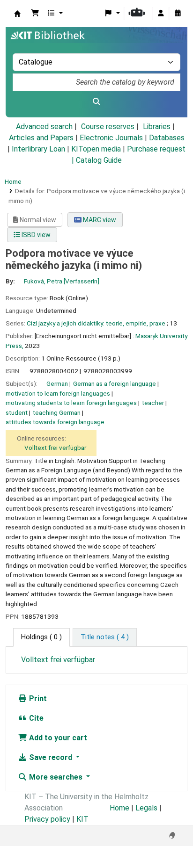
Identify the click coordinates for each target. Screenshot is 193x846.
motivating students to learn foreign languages (71, 402)
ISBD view (35, 235)
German (57, 383)
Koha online (17, 13)
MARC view (99, 220)
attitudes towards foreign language (55, 422)
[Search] (96, 102)
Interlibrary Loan (38, 149)
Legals (146, 807)
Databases (167, 137)
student (17, 412)
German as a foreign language (114, 383)
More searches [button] (55, 777)
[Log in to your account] (161, 13)
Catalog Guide (99, 160)
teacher (153, 402)
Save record (50, 757)
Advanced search (44, 126)
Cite (35, 718)
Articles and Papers (41, 137)
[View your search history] (178, 13)
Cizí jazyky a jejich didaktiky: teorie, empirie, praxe (96, 323)
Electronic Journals (111, 137)
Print (37, 698)
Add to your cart (57, 737)
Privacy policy (47, 819)
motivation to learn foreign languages (58, 393)
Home (13, 181)
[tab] (105, 637)
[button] (35, 13)
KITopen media (96, 149)
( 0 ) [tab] (41, 637)
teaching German (57, 412)
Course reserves (107, 126)
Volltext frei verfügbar (55, 447)
